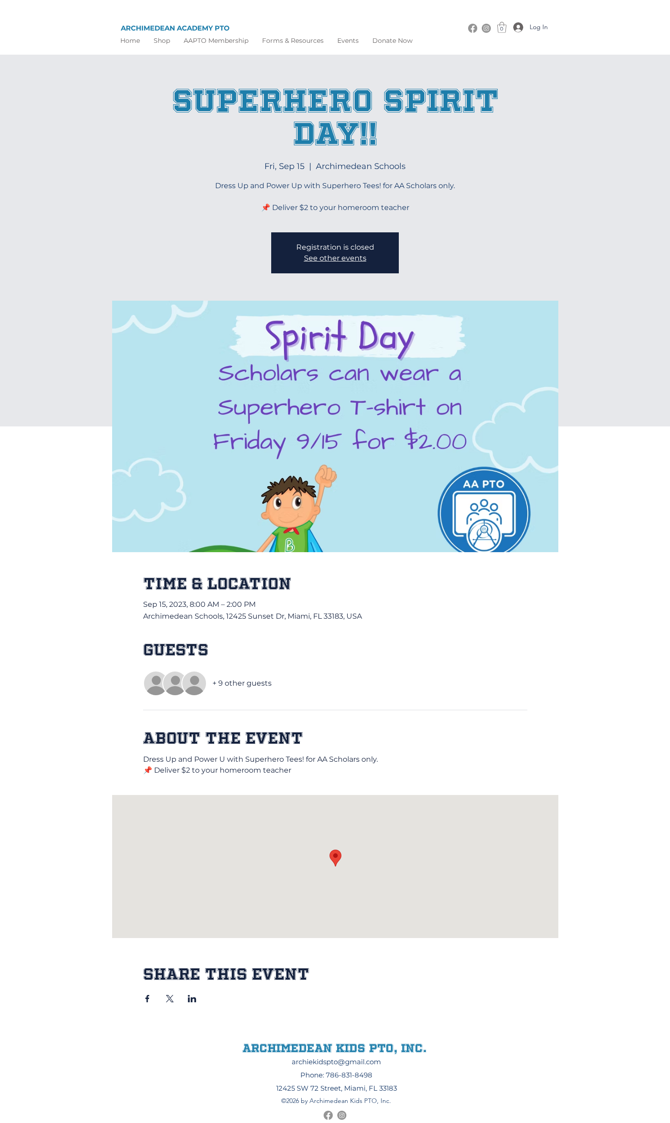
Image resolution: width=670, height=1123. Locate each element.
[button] (292, 40)
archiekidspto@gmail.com (336, 1061)
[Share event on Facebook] (147, 998)
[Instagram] (486, 28)
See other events (335, 258)
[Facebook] (472, 28)
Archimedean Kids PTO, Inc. (334, 1048)
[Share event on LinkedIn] (192, 998)
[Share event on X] (169, 998)
